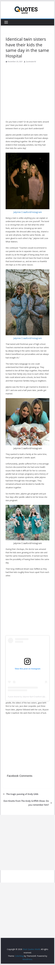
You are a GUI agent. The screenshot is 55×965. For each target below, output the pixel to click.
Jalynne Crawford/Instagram (27, 212)
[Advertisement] (27, 92)
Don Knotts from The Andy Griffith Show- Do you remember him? (26, 802)
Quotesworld (31, 61)
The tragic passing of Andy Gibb (22, 794)
